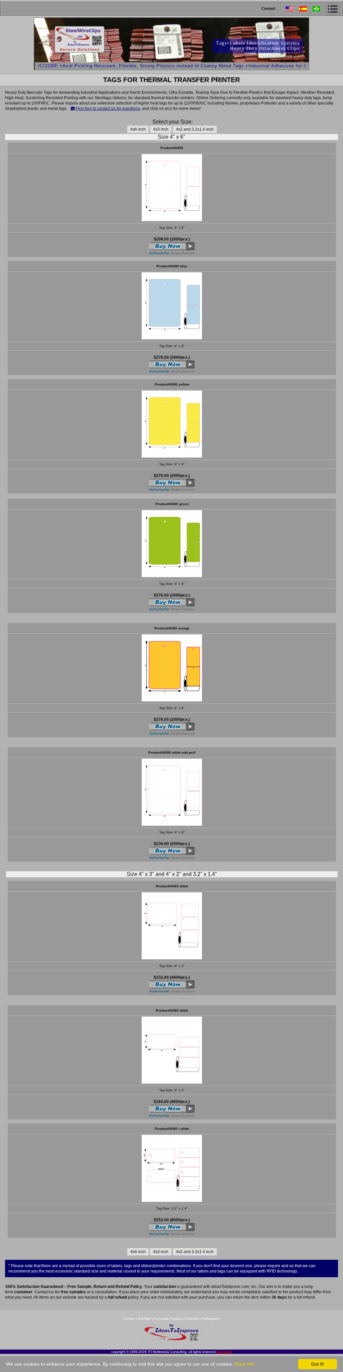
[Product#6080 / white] (172, 219)
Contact (268, 8)
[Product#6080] (172, 1082)
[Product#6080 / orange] (172, 699)
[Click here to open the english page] (292, 8)
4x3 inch (160, 129)
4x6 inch (138, 129)
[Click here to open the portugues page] (319, 8)
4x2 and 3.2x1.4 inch (195, 129)
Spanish (192, 1318)
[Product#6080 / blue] (172, 337)
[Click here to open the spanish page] (306, 8)
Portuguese (211, 1318)
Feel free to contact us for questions (108, 108)
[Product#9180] (172, 957)
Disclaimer (224, 1352)
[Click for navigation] (333, 9)
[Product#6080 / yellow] (172, 456)
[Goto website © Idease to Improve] (171, 1340)
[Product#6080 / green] (172, 575)
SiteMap (145, 1318)
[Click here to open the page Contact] (73, 108)
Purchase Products (168, 1318)
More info (244, 1364)
